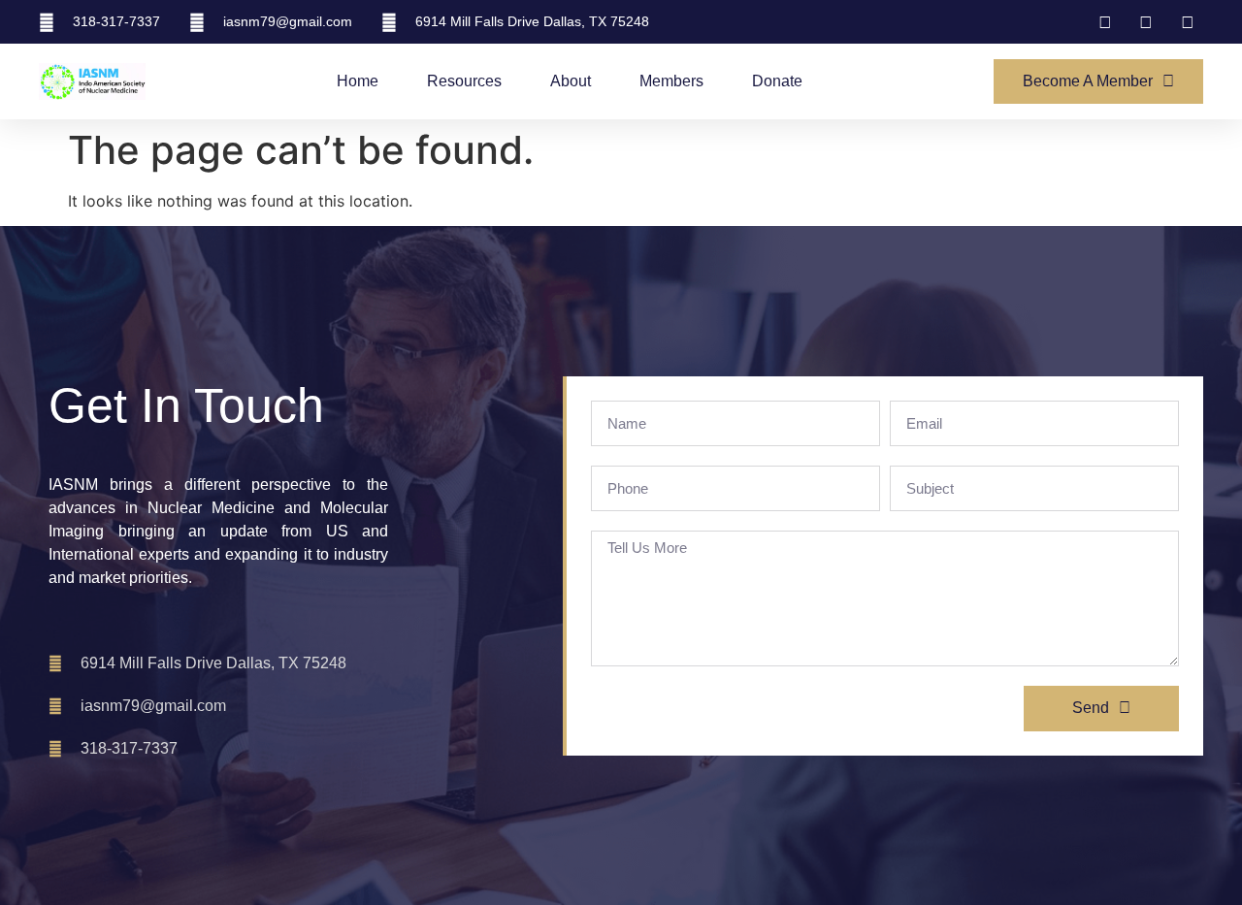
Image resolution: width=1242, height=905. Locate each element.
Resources (464, 81)
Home (357, 81)
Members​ (671, 81)
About (570, 81)
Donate (777, 81)
